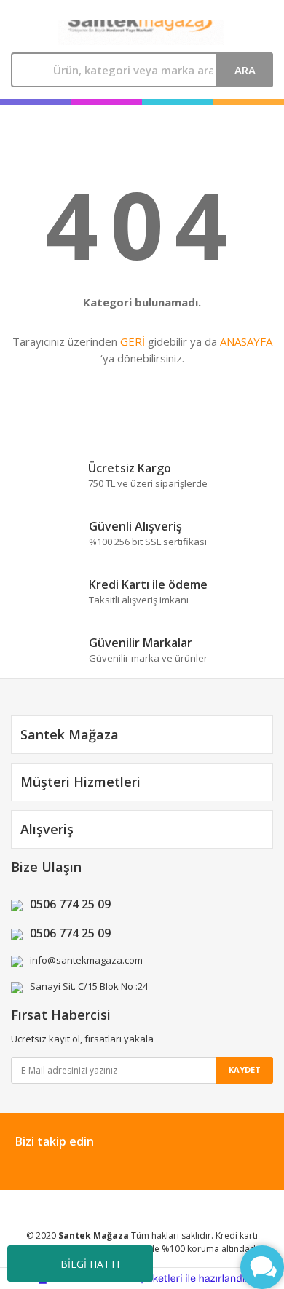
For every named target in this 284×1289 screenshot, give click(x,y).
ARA (245, 70)
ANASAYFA (246, 341)
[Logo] (141, 32)
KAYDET (245, 1069)
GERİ (132, 341)
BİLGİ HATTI (89, 1264)
